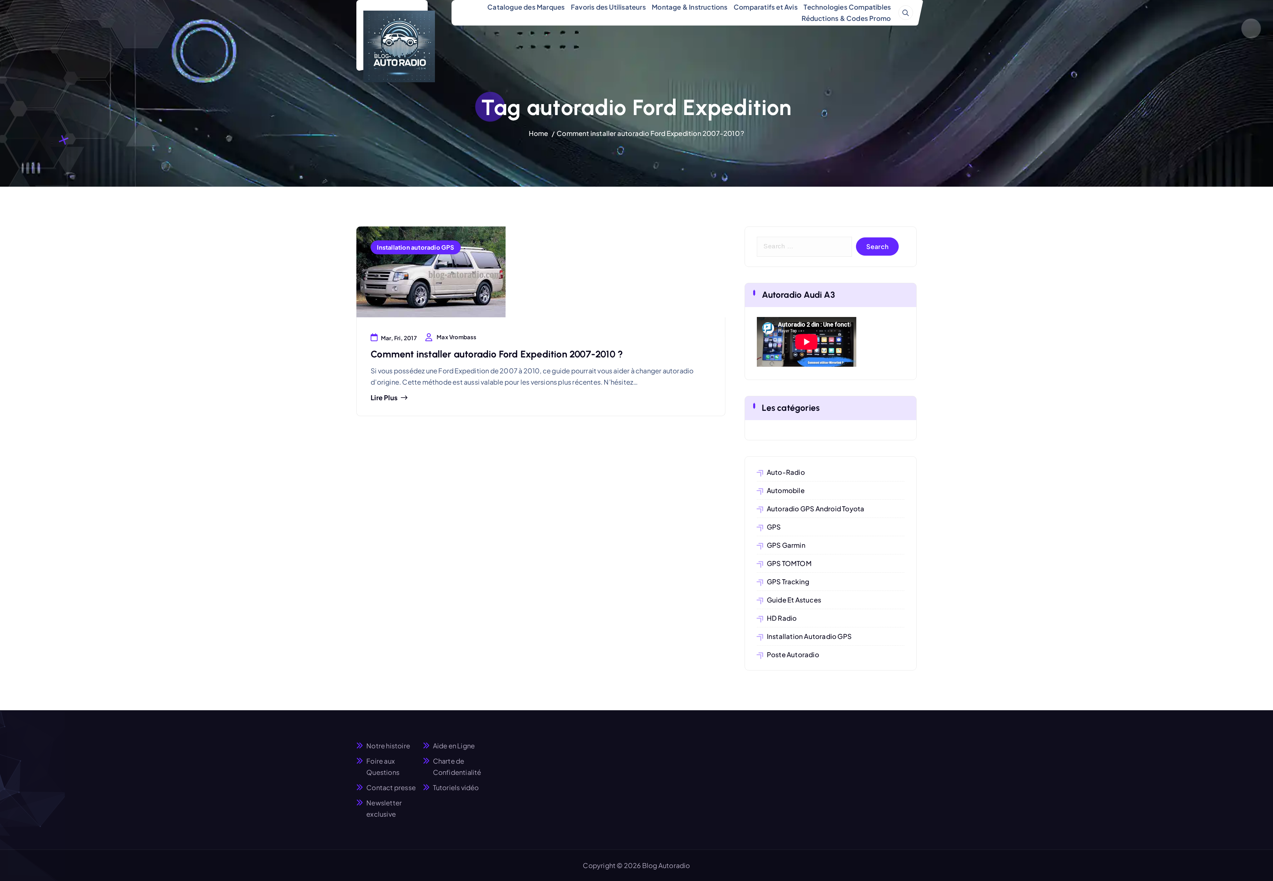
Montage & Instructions (689, 7)
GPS (774, 527)
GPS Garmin (786, 545)
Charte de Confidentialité (457, 766)
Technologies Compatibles (847, 7)
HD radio (782, 618)
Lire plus (384, 398)
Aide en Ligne (454, 745)
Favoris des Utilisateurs (608, 7)
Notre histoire (388, 745)
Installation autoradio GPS (415, 247)
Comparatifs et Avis (766, 7)
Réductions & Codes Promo (846, 18)
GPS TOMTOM (789, 563)
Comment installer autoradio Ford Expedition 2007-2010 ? (650, 133)
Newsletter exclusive (384, 808)
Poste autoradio (793, 654)
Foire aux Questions (382, 766)
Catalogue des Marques (526, 7)
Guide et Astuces (794, 600)
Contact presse (391, 787)
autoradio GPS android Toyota (816, 508)
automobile (786, 490)
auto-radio (786, 472)
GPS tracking (788, 581)
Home (538, 133)
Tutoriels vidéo (456, 787)
